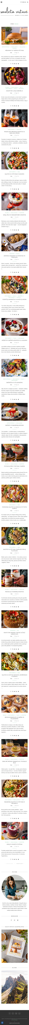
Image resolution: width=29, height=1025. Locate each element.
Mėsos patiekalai (22, 46)
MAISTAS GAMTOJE (14, 46)
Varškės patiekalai (21, 338)
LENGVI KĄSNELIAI (9, 88)
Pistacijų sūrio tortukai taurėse (14, 466)
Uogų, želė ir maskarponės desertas (14, 215)
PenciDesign (15, 1019)
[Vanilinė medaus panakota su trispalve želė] (14, 748)
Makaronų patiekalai (16, 799)
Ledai (21, 87)
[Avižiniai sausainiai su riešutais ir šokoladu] (14, 242)
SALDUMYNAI (21, 88)
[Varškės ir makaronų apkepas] (14, 412)
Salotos (19, 171)
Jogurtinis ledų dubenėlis (14, 91)
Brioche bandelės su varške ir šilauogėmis (14, 718)
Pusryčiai (15, 88)
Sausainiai (17, 253)
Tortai (18, 630)
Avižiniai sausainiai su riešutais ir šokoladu (14, 256)
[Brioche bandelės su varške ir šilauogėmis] (14, 704)
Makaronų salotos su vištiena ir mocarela (14, 802)
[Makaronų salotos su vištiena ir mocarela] (14, 788)
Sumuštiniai (15, 48)
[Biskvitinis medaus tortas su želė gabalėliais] (14, 619)
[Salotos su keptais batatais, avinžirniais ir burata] (14, 661)
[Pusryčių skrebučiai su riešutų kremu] (14, 285)
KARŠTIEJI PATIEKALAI (5, 46)
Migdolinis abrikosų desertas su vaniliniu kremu (14, 132)
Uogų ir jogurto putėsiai (14, 844)
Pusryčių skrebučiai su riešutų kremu (14, 299)
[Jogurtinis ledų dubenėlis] (14, 76)
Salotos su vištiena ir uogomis (14, 174)
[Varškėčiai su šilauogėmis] (14, 368)
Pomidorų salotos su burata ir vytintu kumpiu (14, 507)
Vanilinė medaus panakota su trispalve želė (14, 762)
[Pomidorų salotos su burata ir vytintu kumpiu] (14, 493)
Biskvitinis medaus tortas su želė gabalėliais (14, 633)
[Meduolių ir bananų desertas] (14, 578)
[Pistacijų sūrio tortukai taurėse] (14, 453)
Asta (11, 52)
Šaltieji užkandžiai (12, 297)
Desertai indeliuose (14, 87)
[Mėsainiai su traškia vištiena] (14, 35)
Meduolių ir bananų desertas (14, 591)
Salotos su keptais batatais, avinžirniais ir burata (14, 675)
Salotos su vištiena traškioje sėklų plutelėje (14, 550)
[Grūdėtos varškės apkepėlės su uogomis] (14, 327)
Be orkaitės (7, 87)
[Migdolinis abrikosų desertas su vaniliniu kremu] (14, 118)
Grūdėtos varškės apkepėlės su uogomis (14, 340)
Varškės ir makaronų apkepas (14, 425)
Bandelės (4, 715)
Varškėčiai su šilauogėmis (14, 382)
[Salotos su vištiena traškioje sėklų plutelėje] (14, 536)
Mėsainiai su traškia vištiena (14, 50)
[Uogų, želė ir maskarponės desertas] (14, 201)
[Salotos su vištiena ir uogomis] (14, 160)
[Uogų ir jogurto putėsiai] (14, 831)
